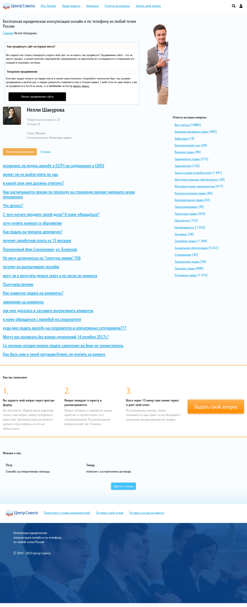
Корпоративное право (189, 200)
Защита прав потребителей (193, 172)
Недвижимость (184, 227)
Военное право (184, 152)
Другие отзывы (123, 486)
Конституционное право (190, 193)
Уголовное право (186, 275)
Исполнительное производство (195, 186)
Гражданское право (187, 159)
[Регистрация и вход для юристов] (241, 6)
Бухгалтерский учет (187, 145)
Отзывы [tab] (45, 151)
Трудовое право (185, 268)
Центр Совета (19, 6)
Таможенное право (187, 261)
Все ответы (182, 124)
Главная (8, 33)
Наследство (182, 220)
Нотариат (181, 234)
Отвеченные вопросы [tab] (20, 151)
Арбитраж (181, 138)
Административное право (191, 131)
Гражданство (183, 165)
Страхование (183, 254)
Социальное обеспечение (191, 248)
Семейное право (185, 241)
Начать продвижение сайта (37, 96)
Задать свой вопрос (216, 407)
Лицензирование (186, 206)
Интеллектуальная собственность (196, 179)
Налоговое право (186, 213)
